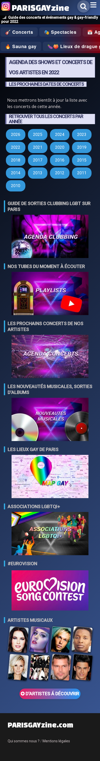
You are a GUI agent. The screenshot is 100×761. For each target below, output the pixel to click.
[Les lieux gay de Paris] (50, 477)
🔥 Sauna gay (21, 46)
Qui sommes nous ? (23, 741)
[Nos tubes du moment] (50, 294)
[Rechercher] (83, 6)
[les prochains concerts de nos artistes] (50, 357)
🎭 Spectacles (60, 32)
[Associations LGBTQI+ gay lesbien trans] (50, 534)
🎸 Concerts (19, 32)
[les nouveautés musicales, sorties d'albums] (50, 420)
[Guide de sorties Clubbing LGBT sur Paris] (50, 237)
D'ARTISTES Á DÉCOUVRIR (52, 693)
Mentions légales (56, 741)
